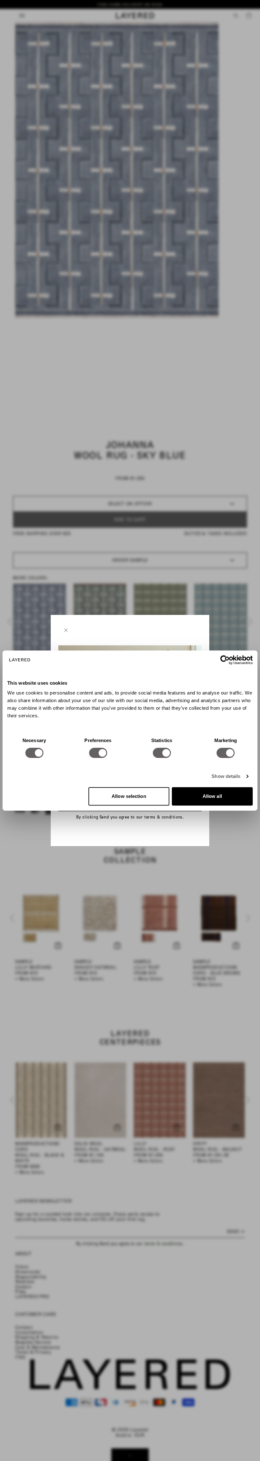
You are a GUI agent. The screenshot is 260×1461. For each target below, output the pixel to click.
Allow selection (129, 796)
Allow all (212, 796)
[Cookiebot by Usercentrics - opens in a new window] (225, 660)
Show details (225, 776)
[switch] (98, 753)
